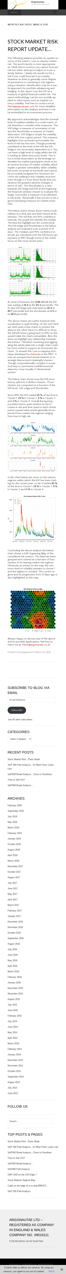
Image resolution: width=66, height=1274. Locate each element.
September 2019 (16, 811)
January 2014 (14, 1054)
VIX (45, 91)
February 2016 (15, 977)
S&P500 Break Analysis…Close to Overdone (30, 774)
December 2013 (15, 1060)
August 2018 (14, 849)
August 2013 (14, 1082)
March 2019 (13, 827)
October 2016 (14, 932)
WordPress (45, 1264)
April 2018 (12, 855)
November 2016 (15, 927)
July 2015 (12, 1004)
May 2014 (12, 1032)
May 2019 (12, 822)
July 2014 (12, 1021)
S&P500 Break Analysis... (20, 1163)
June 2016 (13, 955)
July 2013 (12, 1087)
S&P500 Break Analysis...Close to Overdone (29, 1152)
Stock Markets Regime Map (21, 1180)
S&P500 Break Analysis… (20, 785)
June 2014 (13, 1027)
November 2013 (15, 1065)
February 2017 (15, 910)
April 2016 (12, 966)
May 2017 (12, 894)
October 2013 (14, 1071)
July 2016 (12, 949)
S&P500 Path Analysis (19, 1169)
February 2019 (15, 833)
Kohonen (36, 354)
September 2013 (16, 1076)
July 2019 (12, 816)
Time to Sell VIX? (16, 779)
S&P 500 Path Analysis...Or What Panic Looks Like (33, 1147)
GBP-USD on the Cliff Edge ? (22, 1174)
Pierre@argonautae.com (21, 106)
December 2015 (15, 988)
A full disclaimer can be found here (26, 1241)
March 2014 (13, 1043)
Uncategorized (25, 652)
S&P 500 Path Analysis (19, 1191)
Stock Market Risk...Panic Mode (24, 1141)
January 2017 (14, 916)
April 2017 (12, 899)
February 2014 (15, 1049)
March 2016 (13, 971)
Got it (51, 1271)
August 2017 (14, 877)
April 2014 (12, 1038)
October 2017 (14, 872)
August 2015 (14, 999)
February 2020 (15, 805)
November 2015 (15, 993)
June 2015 (13, 1010)
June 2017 (13, 888)
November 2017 (15, 866)
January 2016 (14, 982)
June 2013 (13, 1093)
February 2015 (15, 1016)
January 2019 (14, 838)
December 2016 (15, 921)
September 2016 (16, 938)
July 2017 (12, 883)
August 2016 (14, 944)
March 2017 (13, 905)
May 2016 (12, 960)
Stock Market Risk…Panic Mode (24, 759)
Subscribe (16, 710)
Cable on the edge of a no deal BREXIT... (28, 1185)
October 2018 (14, 844)
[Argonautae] (33, 4)
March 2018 (13, 861)
